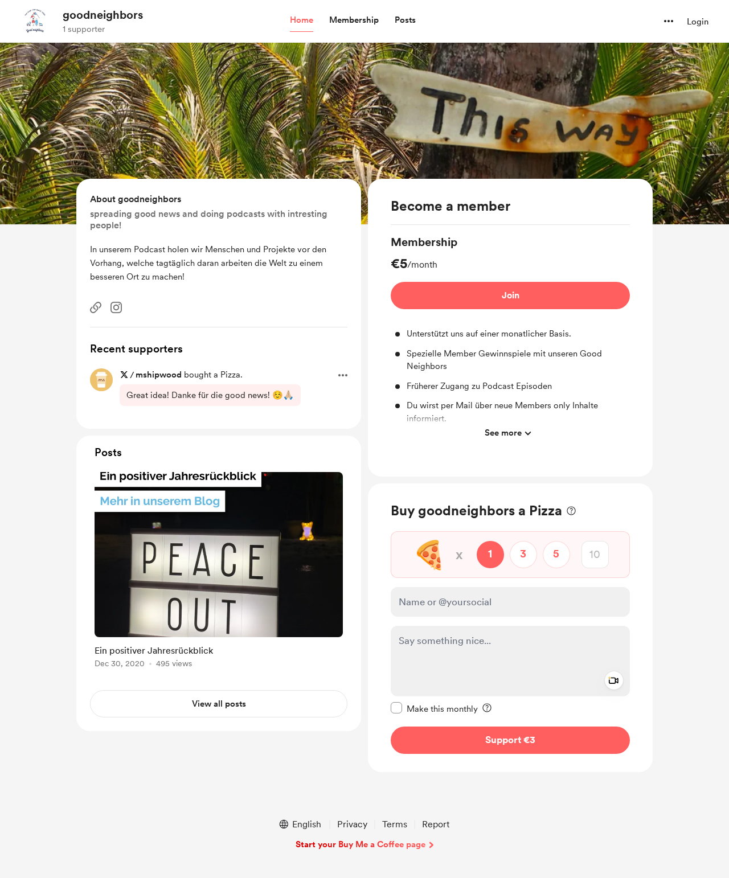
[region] (510, 328)
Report (435, 824)
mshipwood (159, 375)
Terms (394, 824)
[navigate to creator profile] (35, 21)
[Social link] (95, 307)
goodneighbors (103, 15)
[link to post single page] (218, 571)
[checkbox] (434, 707)
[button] (302, 20)
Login (697, 22)
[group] (510, 339)
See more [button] (503, 433)
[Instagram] (116, 307)
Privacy (352, 824)
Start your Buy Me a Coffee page (360, 844)
